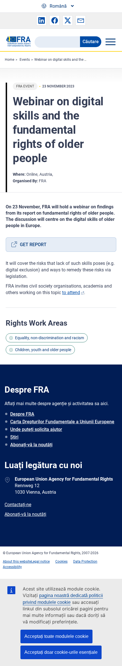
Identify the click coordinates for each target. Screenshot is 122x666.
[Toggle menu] (110, 42)
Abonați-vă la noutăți (31, 444)
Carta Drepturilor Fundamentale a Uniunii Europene (62, 421)
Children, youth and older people (43, 349)
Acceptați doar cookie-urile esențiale (61, 652)
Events (25, 60)
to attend (71, 292)
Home (9, 60)
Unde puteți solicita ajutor (36, 429)
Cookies (61, 562)
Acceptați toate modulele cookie (56, 636)
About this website (17, 562)
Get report (33, 244)
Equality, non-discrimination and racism (49, 338)
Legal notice (40, 562)
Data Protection (85, 562)
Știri (14, 437)
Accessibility (12, 567)
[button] (41, 20)
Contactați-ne (18, 504)
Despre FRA (22, 414)
